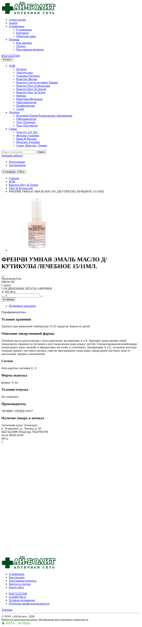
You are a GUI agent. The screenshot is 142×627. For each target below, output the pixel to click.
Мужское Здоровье (28, 142)
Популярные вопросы (30, 49)
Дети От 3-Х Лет (27, 132)
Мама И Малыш (26, 138)
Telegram (6, 609)
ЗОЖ (12, 65)
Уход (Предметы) (27, 125)
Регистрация (17, 161)
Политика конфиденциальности (29, 603)
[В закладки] (2, 276)
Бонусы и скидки (20, 584)
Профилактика (25, 105)
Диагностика (24, 72)
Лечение (14, 112)
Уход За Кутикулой (21, 188)
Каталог (7, 59)
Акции (13, 22)
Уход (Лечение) (26, 122)
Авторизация (17, 165)
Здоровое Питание (28, 75)
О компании (16, 26)
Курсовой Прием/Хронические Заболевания (44, 115)
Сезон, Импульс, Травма (31, 145)
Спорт (20, 109)
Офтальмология (26, 102)
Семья (13, 128)
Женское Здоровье (27, 135)
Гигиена (21, 69)
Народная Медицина (29, 99)
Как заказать (24, 42)
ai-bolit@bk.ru (17, 596)
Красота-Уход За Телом (30, 92)
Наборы (21, 95)
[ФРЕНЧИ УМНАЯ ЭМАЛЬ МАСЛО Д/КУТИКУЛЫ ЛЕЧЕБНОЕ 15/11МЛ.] (36, 250)
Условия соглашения (22, 600)
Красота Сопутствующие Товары (37, 82)
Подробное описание (22, 305)
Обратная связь (26, 36)
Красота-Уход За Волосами (33, 85)
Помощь (14, 39)
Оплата (21, 46)
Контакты (22, 32)
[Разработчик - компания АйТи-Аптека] (15, 623)
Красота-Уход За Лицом (31, 89)
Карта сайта (16, 587)
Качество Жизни (26, 79)
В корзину (8, 299)
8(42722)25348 (10, 55)
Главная (14, 178)
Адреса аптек (17, 19)
